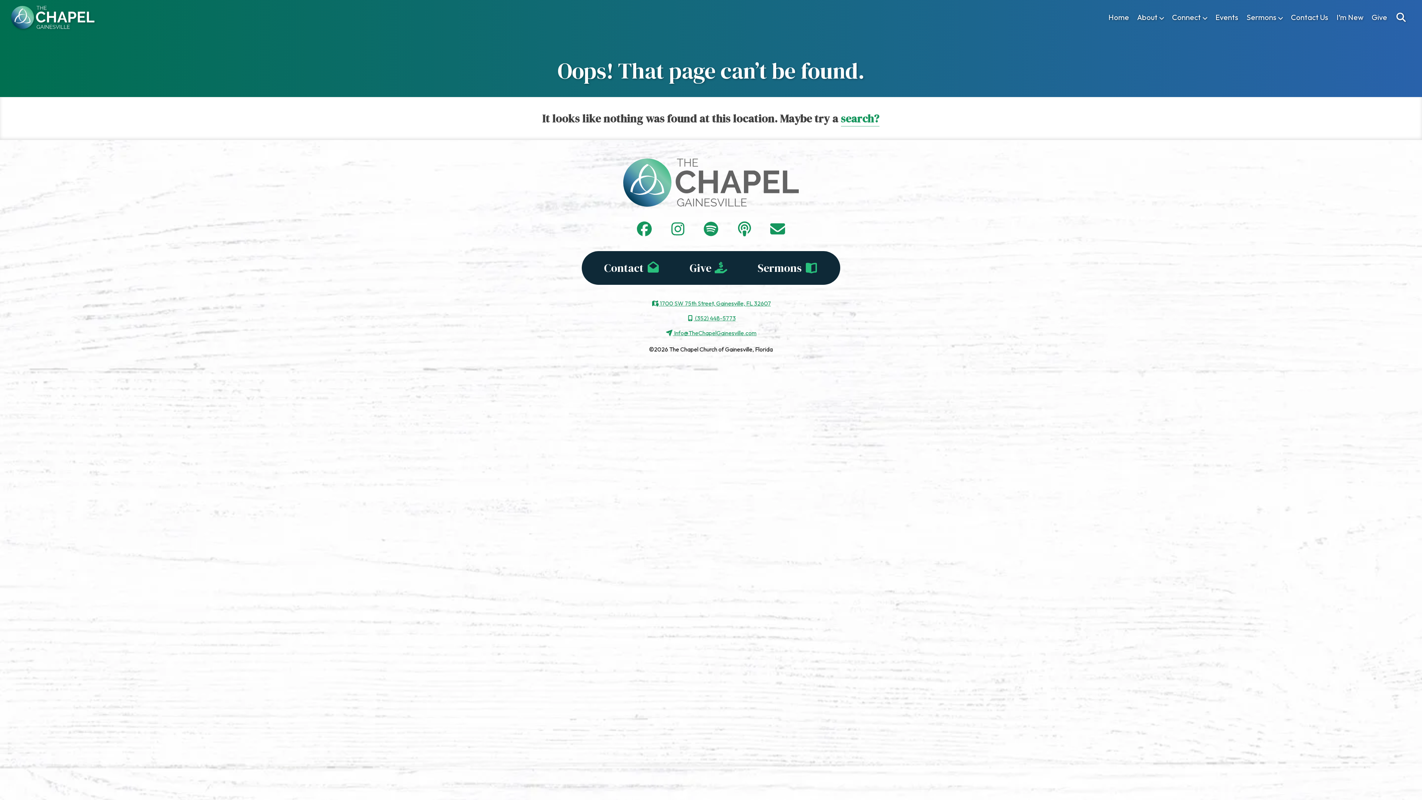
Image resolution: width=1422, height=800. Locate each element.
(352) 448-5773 (715, 318)
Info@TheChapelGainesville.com (715, 333)
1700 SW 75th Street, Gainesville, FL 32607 (715, 303)
